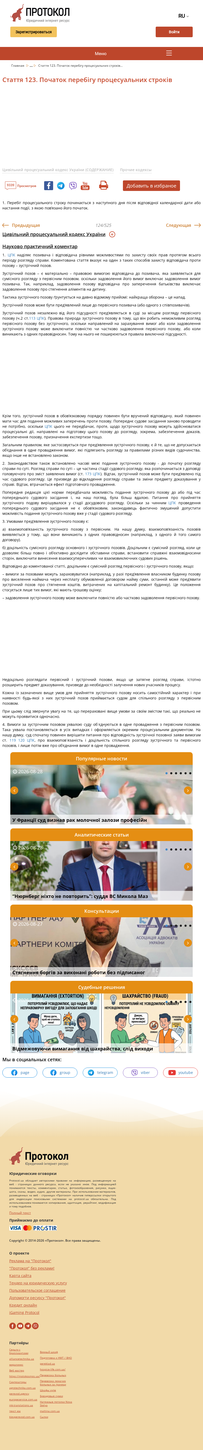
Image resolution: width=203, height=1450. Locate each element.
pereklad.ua (47, 1363)
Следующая (178, 225)
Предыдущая (26, 225)
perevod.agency (19, 1393)
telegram (105, 1072)
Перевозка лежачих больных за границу (53, 1382)
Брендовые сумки (51, 1396)
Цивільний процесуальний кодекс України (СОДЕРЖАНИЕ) (57, 169)
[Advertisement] (102, 128)
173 (88, 473)
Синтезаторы (17, 1382)
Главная (18, 65)
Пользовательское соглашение (37, 1290)
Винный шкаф (49, 1352)
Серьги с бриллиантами (18, 1351)
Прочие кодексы (135, 169)
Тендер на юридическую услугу (38, 1282)
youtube (185, 1072)
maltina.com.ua (50, 1411)
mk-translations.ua (21, 1405)
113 (33, 318)
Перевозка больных (53, 1375)
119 (11, 740)
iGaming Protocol (24, 1312)
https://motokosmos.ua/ (24, 1376)
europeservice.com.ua (23, 1399)
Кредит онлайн (23, 1305)
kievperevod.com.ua (22, 1417)
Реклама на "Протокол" (30, 1260)
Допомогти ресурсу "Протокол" (37, 1297)
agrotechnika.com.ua (22, 1388)
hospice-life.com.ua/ (53, 1369)
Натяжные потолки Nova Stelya (56, 1403)
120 (22, 740)
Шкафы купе (48, 1390)
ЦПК (11, 254)
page (25, 1072)
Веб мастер (16, 1370)
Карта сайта (20, 1275)
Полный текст (20, 1213)
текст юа (15, 1411)
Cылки (44, 1417)
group (65, 1072)
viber (145, 1072)
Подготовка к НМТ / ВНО (56, 1358)
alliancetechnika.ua (21, 1359)
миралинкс (16, 1364)
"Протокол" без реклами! (31, 1268)
